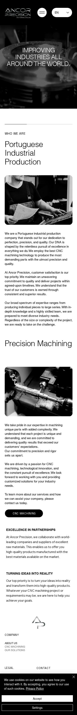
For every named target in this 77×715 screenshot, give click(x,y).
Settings (37, 708)
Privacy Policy (35, 688)
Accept (37, 698)
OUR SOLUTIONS (15, 650)
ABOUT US (11, 643)
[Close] (71, 679)
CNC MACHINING (15, 646)
